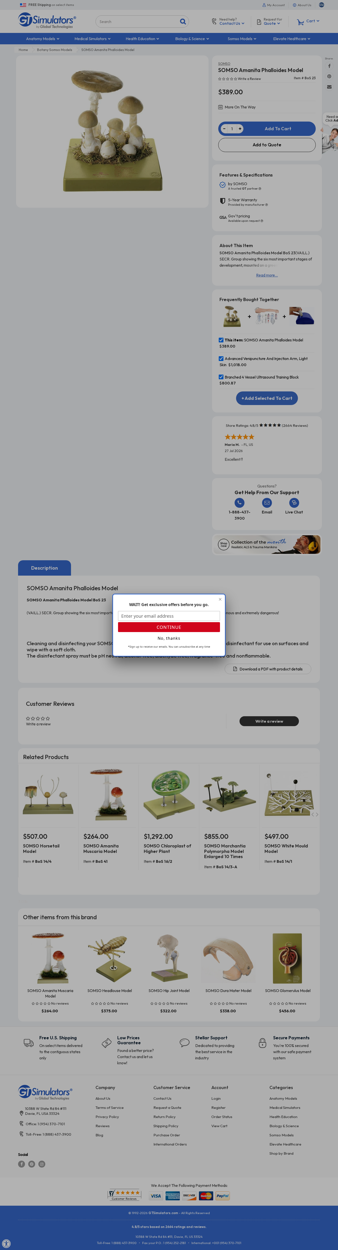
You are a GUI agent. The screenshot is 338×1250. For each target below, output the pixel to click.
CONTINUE (169, 627)
